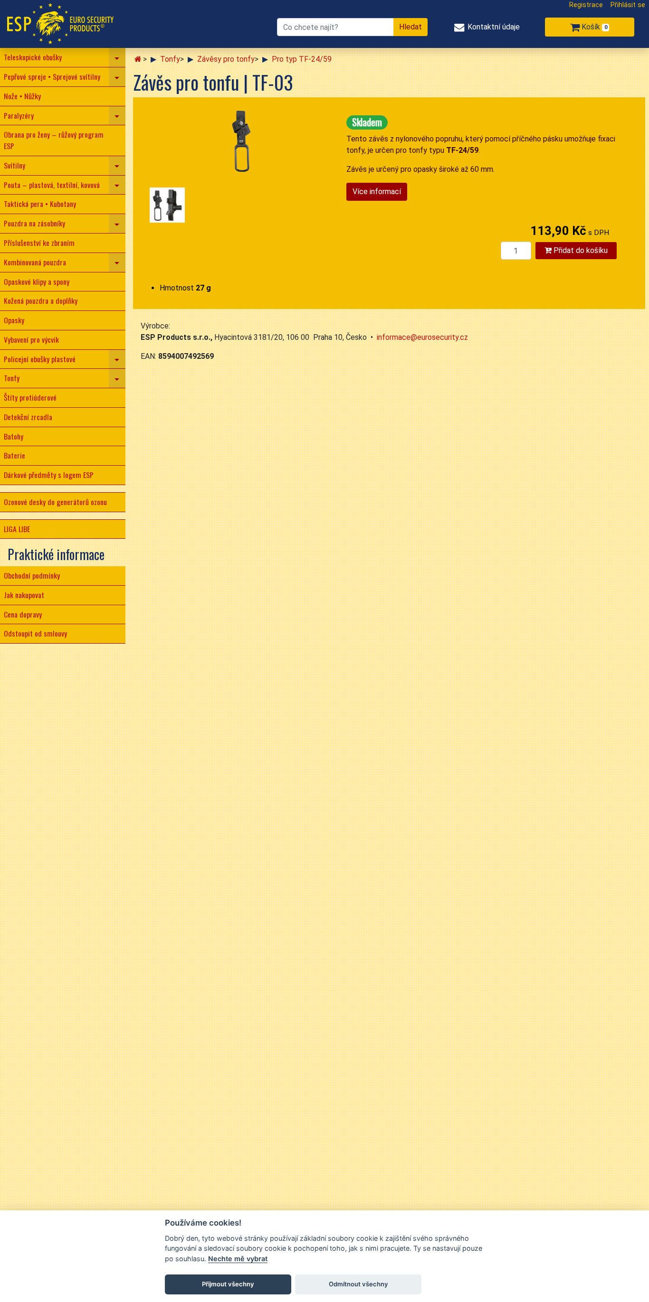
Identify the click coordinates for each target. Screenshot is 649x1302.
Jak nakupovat (24, 594)
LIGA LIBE (17, 528)
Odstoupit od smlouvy (35, 633)
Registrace (586, 5)
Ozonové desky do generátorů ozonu (55, 501)
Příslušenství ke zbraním (39, 242)
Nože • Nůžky (22, 96)
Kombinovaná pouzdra (35, 262)
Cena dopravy (23, 614)
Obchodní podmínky (32, 575)
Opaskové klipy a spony (36, 281)
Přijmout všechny (228, 1284)
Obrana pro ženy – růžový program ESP (54, 140)
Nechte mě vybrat (237, 1259)
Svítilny (14, 165)
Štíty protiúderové (30, 397)
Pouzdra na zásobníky (34, 223)
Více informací (377, 191)
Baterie (14, 455)
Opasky (14, 320)
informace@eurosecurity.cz (422, 337)
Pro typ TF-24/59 (302, 59)
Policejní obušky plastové (40, 359)
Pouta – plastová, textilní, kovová (52, 184)
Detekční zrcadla (28, 416)
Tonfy (11, 378)
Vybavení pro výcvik (31, 339)
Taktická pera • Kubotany (40, 203)
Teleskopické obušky (33, 57)
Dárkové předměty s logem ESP (49, 474)
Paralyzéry (19, 115)
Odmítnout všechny (358, 1284)
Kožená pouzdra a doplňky (40, 300)
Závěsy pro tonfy (226, 59)
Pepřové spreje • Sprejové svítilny (52, 76)
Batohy (13, 436)
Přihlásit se (628, 5)
